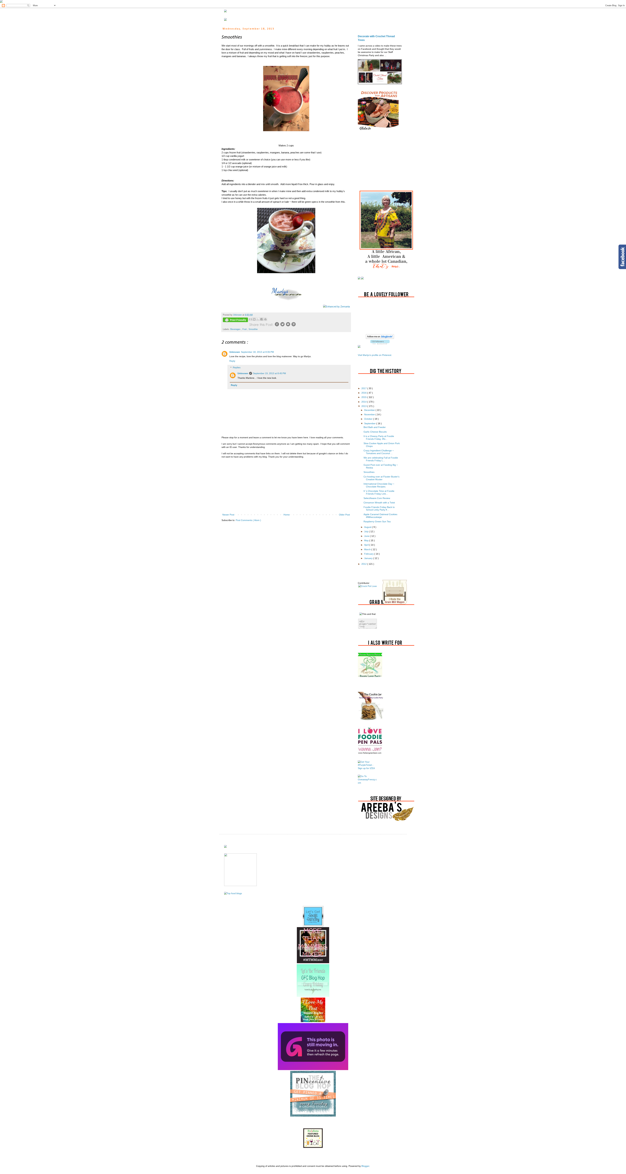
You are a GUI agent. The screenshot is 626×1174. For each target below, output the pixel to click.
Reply (232, 361)
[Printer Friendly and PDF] (235, 320)
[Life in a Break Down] (313, 1021)
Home (286, 514)
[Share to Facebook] (261, 319)
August (368, 527)
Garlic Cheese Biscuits (375, 431)
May (366, 540)
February (369, 553)
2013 (364, 406)
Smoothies (369, 472)
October (368, 419)
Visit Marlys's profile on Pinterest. (375, 355)
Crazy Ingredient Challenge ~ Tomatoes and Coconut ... (379, 452)
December (370, 410)
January (368, 558)
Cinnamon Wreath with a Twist (379, 502)
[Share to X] (258, 319)
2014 (364, 401)
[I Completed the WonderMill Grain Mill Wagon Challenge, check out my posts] (394, 603)
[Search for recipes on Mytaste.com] (233, 893)
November (370, 414)
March (367, 549)
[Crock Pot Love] (367, 586)
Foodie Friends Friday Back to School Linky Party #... (379, 508)
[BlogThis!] (254, 319)
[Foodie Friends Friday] (370, 676)
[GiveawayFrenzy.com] (367, 782)
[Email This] (250, 319)
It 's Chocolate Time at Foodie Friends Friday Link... (379, 492)
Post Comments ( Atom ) (248, 520)
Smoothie (253, 329)
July (366, 531)
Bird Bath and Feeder (375, 427)
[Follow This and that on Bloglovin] (380, 338)
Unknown (234, 352)
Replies (236, 367)
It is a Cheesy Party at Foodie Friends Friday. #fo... (379, 437)
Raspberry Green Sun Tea (377, 521)
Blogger (365, 1166)
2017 (364, 388)
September (370, 423)
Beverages (235, 329)
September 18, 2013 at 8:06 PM (257, 352)
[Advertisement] (286, 486)
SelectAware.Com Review (377, 498)
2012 (364, 564)
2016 (364, 392)
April (366, 545)
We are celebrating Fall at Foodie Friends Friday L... (381, 459)
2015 (364, 397)
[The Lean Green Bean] (370, 753)
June (367, 536)
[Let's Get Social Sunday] (313, 925)
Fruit (244, 329)
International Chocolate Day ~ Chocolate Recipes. (379, 485)
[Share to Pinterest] (265, 319)
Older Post (344, 514)
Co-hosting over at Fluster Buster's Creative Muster (381, 478)
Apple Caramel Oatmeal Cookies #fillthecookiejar (380, 515)
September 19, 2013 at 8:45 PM (269, 373)
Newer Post (228, 514)
